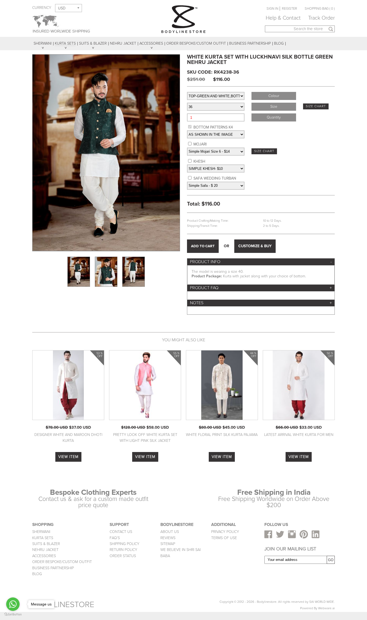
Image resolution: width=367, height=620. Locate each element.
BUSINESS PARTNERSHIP (53, 568)
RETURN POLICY (123, 549)
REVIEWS (167, 538)
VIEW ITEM (68, 456)
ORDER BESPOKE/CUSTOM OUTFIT (62, 562)
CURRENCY (41, 7)
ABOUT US (169, 531)
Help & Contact (283, 18)
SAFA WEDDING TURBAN (214, 178)
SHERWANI (41, 531)
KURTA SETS (42, 538)
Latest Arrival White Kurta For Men (298, 434)
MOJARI (200, 144)
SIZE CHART (316, 106)
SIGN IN (272, 8)
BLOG (37, 574)
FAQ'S (115, 538)
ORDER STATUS (123, 556)
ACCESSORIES (44, 556)
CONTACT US (121, 531)
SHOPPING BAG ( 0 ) (320, 8)
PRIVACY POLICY (225, 531)
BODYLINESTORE (63, 605)
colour (273, 96)
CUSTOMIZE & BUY (255, 246)
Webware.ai (326, 608)
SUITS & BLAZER (46, 544)
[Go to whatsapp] (13, 604)
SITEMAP (167, 544)
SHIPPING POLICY (124, 544)
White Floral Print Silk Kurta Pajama (222, 434)
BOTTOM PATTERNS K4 (213, 127)
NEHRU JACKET (45, 549)
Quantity (274, 117)
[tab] (260, 262)
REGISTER (289, 8)
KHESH (199, 161)
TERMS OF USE (224, 538)
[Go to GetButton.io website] (12, 614)
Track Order (321, 18)
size (273, 106)
